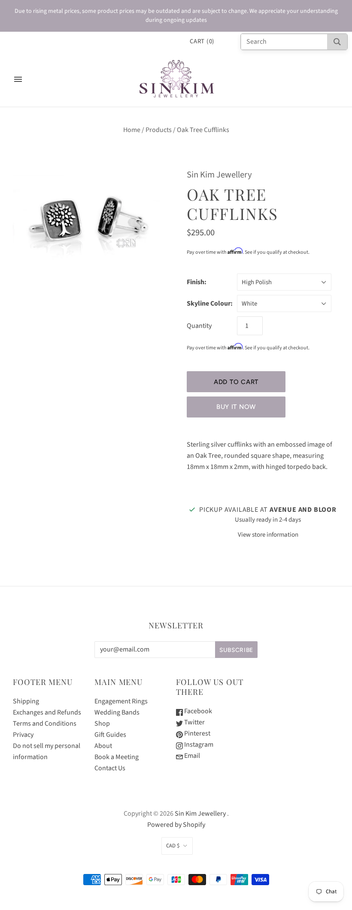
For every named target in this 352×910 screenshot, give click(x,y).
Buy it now (236, 407)
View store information (268, 534)
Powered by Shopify (176, 824)
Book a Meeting (116, 757)
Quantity (199, 325)
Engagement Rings (121, 701)
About (103, 746)
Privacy (23, 734)
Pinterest (196, 733)
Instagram (198, 744)
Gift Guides (110, 734)
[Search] (337, 42)
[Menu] (18, 79)
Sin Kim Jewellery (219, 174)
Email (191, 755)
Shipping (26, 701)
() (202, 41)
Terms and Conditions (44, 723)
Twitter (194, 722)
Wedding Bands (117, 712)
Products (159, 130)
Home (131, 130)
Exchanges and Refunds (47, 712)
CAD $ (172, 846)
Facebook (197, 711)
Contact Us (109, 768)
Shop (102, 723)
